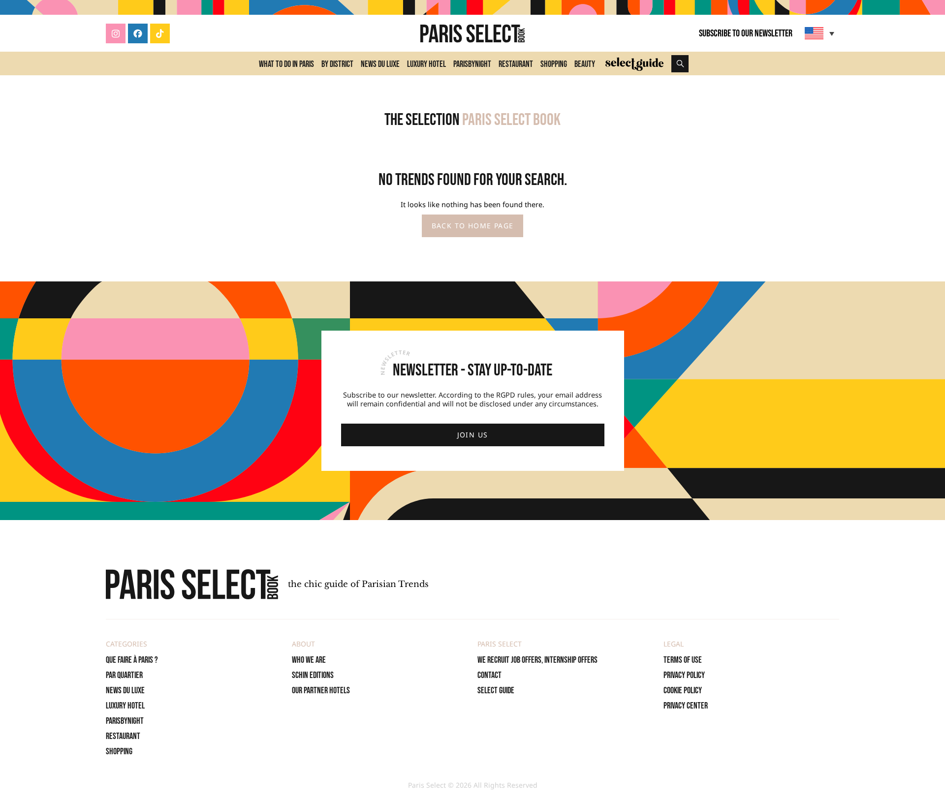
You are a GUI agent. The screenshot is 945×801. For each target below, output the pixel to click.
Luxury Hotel (426, 64)
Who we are (309, 660)
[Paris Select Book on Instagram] (116, 33)
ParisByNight (472, 64)
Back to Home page (473, 225)
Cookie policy (682, 690)
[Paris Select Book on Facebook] (138, 33)
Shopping (553, 64)
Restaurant (516, 64)
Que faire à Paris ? (132, 660)
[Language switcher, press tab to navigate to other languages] (820, 33)
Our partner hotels (321, 690)
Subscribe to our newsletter (745, 33)
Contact (489, 675)
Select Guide (495, 690)
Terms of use (682, 660)
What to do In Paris (286, 64)
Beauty (584, 64)
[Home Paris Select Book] (472, 33)
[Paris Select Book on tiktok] (160, 33)
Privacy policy (684, 675)
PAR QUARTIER (124, 675)
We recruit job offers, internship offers (537, 660)
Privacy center (685, 706)
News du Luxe (380, 64)
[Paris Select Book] (192, 584)
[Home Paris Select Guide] (634, 63)
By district (337, 64)
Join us (472, 434)
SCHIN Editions (313, 675)
